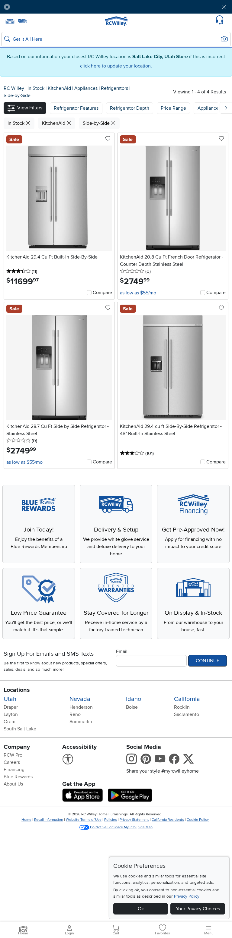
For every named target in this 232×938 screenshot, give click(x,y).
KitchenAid (60, 88)
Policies (110, 819)
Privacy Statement (134, 819)
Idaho (133, 699)
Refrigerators (115, 88)
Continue (207, 661)
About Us (13, 784)
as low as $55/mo (138, 293)
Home (26, 819)
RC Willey (14, 88)
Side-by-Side (17, 96)
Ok (141, 909)
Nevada (79, 699)
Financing (14, 770)
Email (121, 651)
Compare (102, 293)
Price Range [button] (173, 108)
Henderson (81, 707)
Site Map (145, 827)
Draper (11, 707)
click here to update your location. (116, 66)
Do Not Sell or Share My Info (113, 827)
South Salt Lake (20, 729)
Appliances (86, 88)
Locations (17, 690)
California (187, 699)
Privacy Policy (186, 896)
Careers (12, 762)
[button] (33, 7)
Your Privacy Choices (198, 909)
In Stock (36, 88)
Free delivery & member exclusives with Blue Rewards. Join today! (116, 7)
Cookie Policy (198, 819)
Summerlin (80, 722)
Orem (9, 722)
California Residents (168, 819)
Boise (132, 707)
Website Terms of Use (84, 819)
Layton (11, 714)
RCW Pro (13, 755)
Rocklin (182, 707)
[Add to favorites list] (108, 139)
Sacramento (186, 714)
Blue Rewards (18, 777)
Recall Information (48, 819)
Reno (75, 714)
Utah (10, 699)
